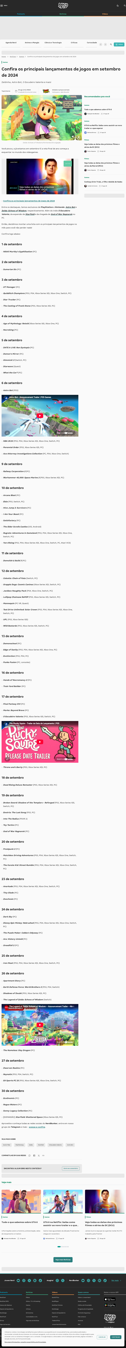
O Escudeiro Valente (55, 1145)
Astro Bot (70, 1145)
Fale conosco (82, 1316)
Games (21, 56)
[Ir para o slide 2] (62, 1246)
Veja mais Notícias (63, 1260)
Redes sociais (82, 1301)
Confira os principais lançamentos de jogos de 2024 (29, 201)
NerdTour (55, 1316)
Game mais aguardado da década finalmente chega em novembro (61, 1232)
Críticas (28, 1309)
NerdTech (3, 1316)
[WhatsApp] (29, 1155)
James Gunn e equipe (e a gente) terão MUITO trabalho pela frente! (103, 1232)
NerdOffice (55, 1297)
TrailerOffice (56, 1320)
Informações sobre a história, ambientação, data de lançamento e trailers (21, 1232)
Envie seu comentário (71, 1168)
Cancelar (102, 1337)
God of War (6, 1145)
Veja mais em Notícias (32, 1320)
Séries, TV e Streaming (33, 1301)
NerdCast (3, 1297)
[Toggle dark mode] (118, 5)
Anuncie (80, 1320)
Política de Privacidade (85, 1305)
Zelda (31, 1145)
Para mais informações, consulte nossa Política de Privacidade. (25, 1342)
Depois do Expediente (6, 1309)
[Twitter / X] (39, 1155)
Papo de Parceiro (5, 1324)
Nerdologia (3, 1313)
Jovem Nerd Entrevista (59, 1324)
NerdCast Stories (57, 1305)
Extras (2, 1320)
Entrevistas (29, 1313)
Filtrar (121, 44)
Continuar (116, 1337)
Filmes (86, 140)
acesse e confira (37, 1127)
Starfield (41, 1145)
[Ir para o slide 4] (66, 1246)
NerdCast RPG (4, 1301)
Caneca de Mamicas (6, 1305)
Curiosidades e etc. (32, 1316)
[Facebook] (34, 1155)
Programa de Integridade (85, 1309)
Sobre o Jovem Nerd (84, 1297)
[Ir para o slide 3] (64, 1246)
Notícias (13, 56)
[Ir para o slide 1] (59, 1246)
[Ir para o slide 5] (68, 1246)
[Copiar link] (43, 1155)
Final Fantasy (20, 1145)
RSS (79, 1324)
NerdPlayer (55, 1301)
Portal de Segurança (84, 1313)
